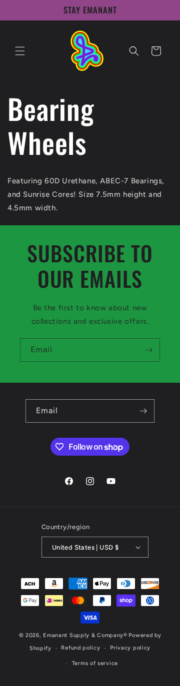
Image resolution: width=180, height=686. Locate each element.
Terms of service (95, 663)
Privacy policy (130, 648)
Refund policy (80, 648)
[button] (20, 51)
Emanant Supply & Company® (85, 635)
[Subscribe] (149, 350)
